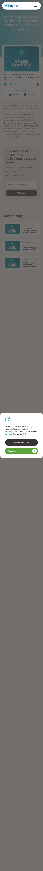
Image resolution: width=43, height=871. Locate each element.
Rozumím (12, 451)
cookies (8, 434)
